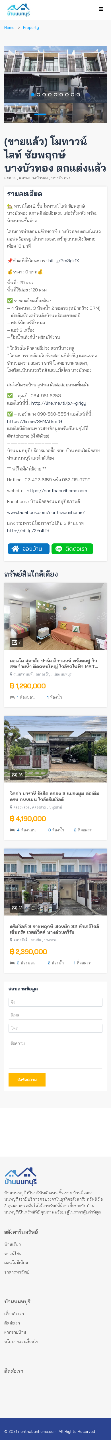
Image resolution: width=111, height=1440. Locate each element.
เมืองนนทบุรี (62, 674)
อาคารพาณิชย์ (16, 1272)
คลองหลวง (21, 807)
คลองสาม (39, 807)
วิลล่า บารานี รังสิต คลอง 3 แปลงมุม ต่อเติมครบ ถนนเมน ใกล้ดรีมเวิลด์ (54, 796)
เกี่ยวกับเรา (14, 1313)
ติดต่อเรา (12, 1323)
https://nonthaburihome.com (57, 490)
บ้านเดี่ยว (12, 1244)
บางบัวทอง (61, 177)
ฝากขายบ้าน (15, 1332)
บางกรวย (50, 940)
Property (31, 27)
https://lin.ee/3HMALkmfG (34, 421)
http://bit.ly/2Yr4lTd (28, 530)
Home (9, 27)
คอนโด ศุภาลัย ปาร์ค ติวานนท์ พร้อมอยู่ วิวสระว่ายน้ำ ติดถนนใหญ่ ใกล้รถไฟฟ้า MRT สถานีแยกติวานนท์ (53, 664)
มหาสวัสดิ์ (20, 940)
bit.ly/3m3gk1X (63, 260)
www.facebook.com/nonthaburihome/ (46, 512)
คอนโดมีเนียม (16, 1262)
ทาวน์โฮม (12, 1253)
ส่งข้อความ (27, 1079)
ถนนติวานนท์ (22, 674)
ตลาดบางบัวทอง (33, 177)
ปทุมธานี (55, 807)
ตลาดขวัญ (43, 674)
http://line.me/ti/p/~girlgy (58, 403)
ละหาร (10, 177)
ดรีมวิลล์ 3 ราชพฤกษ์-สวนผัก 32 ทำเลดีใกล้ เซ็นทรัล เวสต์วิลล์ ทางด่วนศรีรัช (54, 929)
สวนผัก (36, 940)
